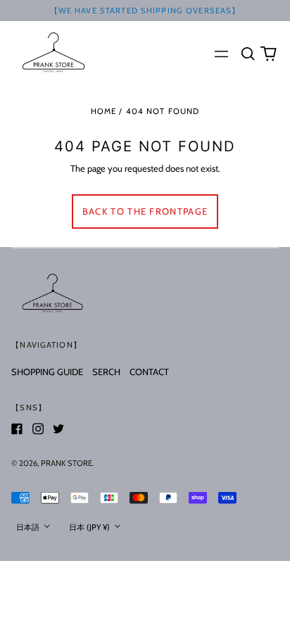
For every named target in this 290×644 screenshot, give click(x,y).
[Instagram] (38, 428)
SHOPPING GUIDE (47, 371)
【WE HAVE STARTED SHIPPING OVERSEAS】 (145, 10)
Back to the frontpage (145, 211)
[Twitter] (58, 428)
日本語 (29, 527)
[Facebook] (17, 428)
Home (104, 111)
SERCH (106, 371)
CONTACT (149, 371)
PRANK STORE (66, 463)
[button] (247, 53)
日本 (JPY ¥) (90, 527)
